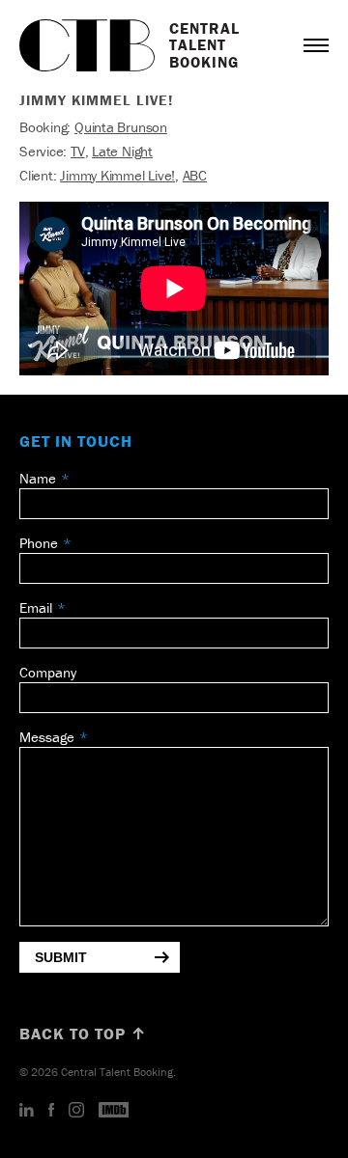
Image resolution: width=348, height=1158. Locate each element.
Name (37, 478)
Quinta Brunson (120, 127)
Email (35, 607)
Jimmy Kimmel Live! (117, 175)
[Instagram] (76, 1110)
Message (46, 737)
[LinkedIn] (26, 1110)
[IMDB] (114, 1110)
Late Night (122, 151)
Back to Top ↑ (83, 1033)
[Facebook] (51, 1110)
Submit (61, 957)
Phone (38, 543)
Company (47, 672)
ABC (195, 175)
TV (78, 151)
